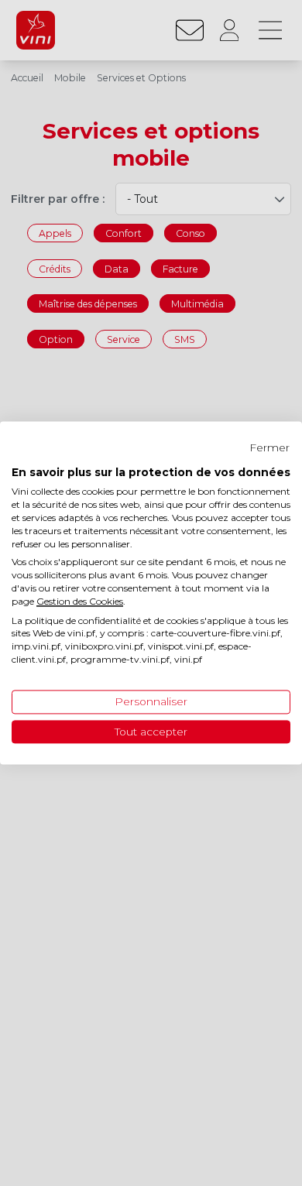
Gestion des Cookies (79, 601)
